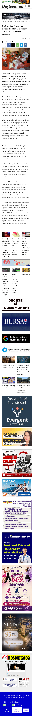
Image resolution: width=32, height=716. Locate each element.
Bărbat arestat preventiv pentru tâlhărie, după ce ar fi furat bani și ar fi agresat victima (26, 248)
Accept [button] (26, 710)
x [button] (30, 693)
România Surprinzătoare (15, 19)
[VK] (25, 45)
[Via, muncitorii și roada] (26, 270)
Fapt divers (4, 19)
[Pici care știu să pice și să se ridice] (8, 380)
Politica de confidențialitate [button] (11, 702)
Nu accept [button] (7, 710)
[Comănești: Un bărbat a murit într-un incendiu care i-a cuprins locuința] (23, 380)
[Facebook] (9, 45)
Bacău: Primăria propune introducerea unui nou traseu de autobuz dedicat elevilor (15, 284)
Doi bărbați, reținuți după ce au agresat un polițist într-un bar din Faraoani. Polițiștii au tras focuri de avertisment (6, 248)
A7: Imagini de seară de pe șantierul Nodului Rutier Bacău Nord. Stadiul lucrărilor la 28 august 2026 (23, 369)
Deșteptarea (6, 34)
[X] (13, 45)
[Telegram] (21, 45)
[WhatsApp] (17, 45)
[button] (4, 705)
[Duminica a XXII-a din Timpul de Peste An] (8, 359)
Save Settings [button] (16, 710)
